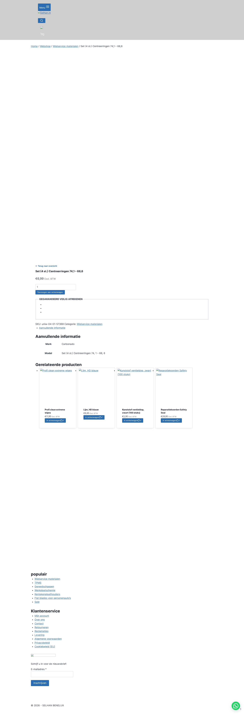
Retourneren (42, 627)
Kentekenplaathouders (47, 594)
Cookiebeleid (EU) (45, 646)
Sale (37, 601)
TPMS (38, 582)
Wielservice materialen (89, 324)
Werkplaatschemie (45, 590)
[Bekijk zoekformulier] (41, 20)
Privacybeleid (42, 642)
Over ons (40, 619)
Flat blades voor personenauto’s (53, 598)
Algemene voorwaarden (48, 638)
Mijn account (42, 615)
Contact (39, 623)
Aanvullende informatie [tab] (52, 327)
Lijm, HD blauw (91, 409)
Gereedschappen (44, 586)
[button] (236, 706)
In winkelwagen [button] (53, 420)
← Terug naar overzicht (46, 266)
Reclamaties (41, 631)
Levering (39, 635)
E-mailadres (39, 669)
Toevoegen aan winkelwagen (50, 292)
